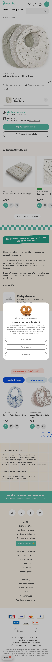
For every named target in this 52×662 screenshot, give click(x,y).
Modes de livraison (26, 530)
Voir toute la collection (27, 216)
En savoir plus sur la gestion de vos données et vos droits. (26, 655)
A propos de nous (26, 555)
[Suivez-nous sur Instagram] (12, 512)
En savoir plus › (34, 333)
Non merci (26, 339)
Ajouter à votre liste (28, 134)
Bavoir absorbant (9, 455)
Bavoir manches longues (13, 460)
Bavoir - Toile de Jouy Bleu (14, 415)
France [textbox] (23, 631)
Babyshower (8, 73)
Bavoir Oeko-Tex (26, 464)
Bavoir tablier (9, 462)
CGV (31, 638)
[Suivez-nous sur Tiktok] (21, 512)
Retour (5, 18)
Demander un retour (26, 538)
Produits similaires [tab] (14, 380)
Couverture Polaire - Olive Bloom (17, 194)
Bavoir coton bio (10, 464)
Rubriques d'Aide (26, 526)
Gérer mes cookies (18, 645)
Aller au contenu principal (13, 10)
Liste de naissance (26, 584)
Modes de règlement (26, 534)
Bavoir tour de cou (25, 462)
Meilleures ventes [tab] (36, 380)
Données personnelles (21, 643)
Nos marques (26, 596)
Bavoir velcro (41, 464)
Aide (6, 657)
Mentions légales (18, 638)
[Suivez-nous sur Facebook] (30, 512)
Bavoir (13, 18)
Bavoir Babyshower (25, 302)
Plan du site (26, 563)
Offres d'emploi (26, 572)
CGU (38, 638)
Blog (26, 592)
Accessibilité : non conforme (26, 640)
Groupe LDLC (36, 645)
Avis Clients (26, 568)
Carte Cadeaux (26, 588)
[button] (34, 85)
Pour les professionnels (26, 600)
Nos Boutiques (26, 559)
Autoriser (26, 354)
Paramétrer (26, 347)
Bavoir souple (31, 460)
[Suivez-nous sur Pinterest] (39, 512)
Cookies (36, 643)
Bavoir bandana (10, 457)
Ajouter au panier (28, 127)
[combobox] (26, 631)
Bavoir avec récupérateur (28, 455)
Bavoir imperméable (27, 457)
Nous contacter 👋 (26, 543)
